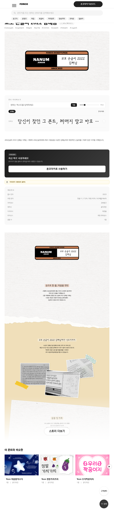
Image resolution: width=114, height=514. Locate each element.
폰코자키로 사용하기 (57, 169)
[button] (109, 467)
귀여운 (72, 19)
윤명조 (24, 19)
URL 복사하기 (67, 23)
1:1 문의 (104, 504)
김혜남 (12, 111)
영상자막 (62, 19)
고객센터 (104, 491)
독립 (32, 19)
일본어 (81, 19)
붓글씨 (41, 19)
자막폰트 (51, 19)
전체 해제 (101, 111)
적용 (73, 105)
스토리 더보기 (57, 431)
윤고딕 (15, 19)
